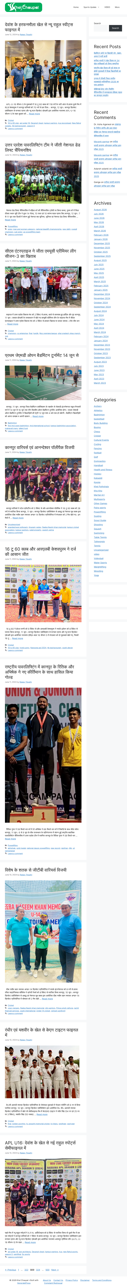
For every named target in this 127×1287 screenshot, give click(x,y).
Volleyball (98, 558)
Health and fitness (103, 469)
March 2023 (100, 383)
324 (38, 1270)
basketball (99, 419)
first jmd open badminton (18, 426)
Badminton (12, 423)
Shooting (98, 524)
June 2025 (99, 269)
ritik (70, 848)
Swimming (99, 533)
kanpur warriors (50, 123)
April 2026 (99, 226)
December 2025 (102, 243)
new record (55, 848)
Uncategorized (14, 524)
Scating (97, 516)
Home (76, 7)
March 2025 (100, 281)
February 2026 (101, 235)
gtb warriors (50, 1008)
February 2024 (101, 336)
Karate (97, 482)
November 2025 (102, 247)
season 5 (31, 126)
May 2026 (99, 222)
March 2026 (100, 231)
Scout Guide (100, 520)
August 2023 (100, 362)
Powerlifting (13, 226)
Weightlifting (100, 567)
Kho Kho (98, 491)
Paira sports (100, 507)
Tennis (97, 546)
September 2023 (102, 357)
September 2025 (102, 256)
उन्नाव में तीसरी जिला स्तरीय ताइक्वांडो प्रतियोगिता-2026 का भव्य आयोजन (106, 81)
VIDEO (107, 7)
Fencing (98, 448)
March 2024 (100, 332)
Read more (34, 114)
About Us (47, 1280)
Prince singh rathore (64, 1008)
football (97, 453)
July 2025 (99, 264)
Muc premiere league (48, 333)
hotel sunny (24, 648)
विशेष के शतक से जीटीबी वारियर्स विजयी (35, 870)
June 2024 (99, 319)
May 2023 (99, 374)
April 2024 (99, 328)
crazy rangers (13, 1008)
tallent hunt (23, 428)
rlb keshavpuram (19, 126)
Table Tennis (100, 537)
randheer (62, 1124)
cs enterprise (22, 333)
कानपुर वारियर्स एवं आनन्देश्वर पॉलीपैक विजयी (39, 447)
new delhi (66, 229)
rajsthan (64, 848)
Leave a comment (15, 128)
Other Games (100, 503)
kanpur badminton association (63, 426)
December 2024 (102, 294)
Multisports (99, 499)
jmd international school (40, 426)
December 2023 (102, 345)
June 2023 (99, 370)
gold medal (21, 848)
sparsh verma (48, 530)
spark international (27, 1011)
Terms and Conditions (101, 1280)
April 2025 (99, 277)
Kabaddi (98, 478)
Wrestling (98, 571)
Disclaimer (85, 1280)
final (30, 333)
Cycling (97, 444)
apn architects (25, 1252)
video (96, 554)
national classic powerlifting (38, 848)
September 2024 (102, 307)
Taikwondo (99, 541)
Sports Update (90, 7)
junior (10, 229)
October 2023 (101, 353)
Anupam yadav (35, 527)
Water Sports (100, 562)
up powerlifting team (31, 232)
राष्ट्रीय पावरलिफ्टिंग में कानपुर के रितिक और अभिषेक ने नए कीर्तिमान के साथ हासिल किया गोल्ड (39, 672)
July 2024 (99, 315)
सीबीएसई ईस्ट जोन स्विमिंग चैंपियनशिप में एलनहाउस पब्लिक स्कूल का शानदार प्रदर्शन (108, 92)
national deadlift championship (49, 229)
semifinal (17, 1254)
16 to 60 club (13, 123)
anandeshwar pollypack (18, 527)
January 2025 (101, 290)
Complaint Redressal (53, 1283)
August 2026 (100, 209)
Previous (10, 1270)
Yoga (96, 575)
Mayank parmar (101, 141)
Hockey (97, 474)
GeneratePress (24, 1283)
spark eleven (67, 648)
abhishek (12, 848)
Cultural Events (101, 440)
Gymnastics (100, 461)
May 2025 (99, 273)
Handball (98, 465)
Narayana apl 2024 (38, 648)
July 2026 (99, 214)
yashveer (71, 1124)
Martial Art (99, 495)
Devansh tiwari (37, 123)
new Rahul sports (70, 1252)
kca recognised (64, 123)
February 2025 (101, 286)
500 (47, 1270)
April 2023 (99, 379)
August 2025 (100, 260)
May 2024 (99, 324)
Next (55, 1270)
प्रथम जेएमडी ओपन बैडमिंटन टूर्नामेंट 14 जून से (42, 355)
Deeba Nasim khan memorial (54, 527)
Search (97, 23)
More (117, 7)
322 (26, 1270)
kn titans (54, 1124)
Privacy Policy (72, 1280)
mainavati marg (11, 428)
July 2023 (99, 366)
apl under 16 (25, 123)
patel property (35, 530)
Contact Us (58, 1280)
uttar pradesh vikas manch (69, 333)
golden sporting (18, 1124)
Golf (96, 457)
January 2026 (101, 239)
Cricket (11, 120)
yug (6, 336)
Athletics (98, 410)
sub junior (18, 232)
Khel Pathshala (101, 486)
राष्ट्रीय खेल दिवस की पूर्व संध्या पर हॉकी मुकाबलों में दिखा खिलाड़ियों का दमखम (107, 71)
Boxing (97, 427)
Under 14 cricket (43, 1011)
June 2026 (99, 218)
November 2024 (102, 298)
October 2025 (101, 252)
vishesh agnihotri (58, 1011)
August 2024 (100, 311)
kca (60, 1252)
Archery (98, 406)
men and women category (24, 229)
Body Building (101, 423)
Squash (97, 529)
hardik (35, 333)
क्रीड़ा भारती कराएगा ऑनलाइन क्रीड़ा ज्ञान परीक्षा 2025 (107, 145)
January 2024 (101, 340)
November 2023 (102, 349)
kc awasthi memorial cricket (38, 1124)
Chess (97, 431)
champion (12, 333)
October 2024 (101, 302)
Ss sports (26, 1254)
